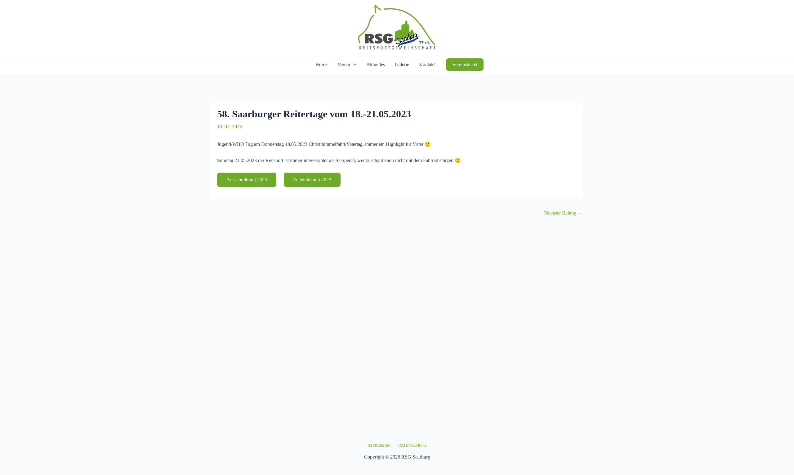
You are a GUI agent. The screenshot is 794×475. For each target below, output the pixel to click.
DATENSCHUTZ (412, 445)
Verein (343, 64)
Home (321, 64)
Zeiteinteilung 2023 (312, 179)
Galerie (402, 64)
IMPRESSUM (379, 445)
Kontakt (427, 64)
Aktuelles (375, 64)
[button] (465, 64)
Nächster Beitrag (562, 212)
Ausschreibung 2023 (246, 179)
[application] (353, 64)
